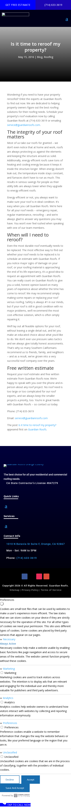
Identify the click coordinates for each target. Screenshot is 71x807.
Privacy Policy (30, 590)
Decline (10, 779)
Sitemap (14, 590)
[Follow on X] (32, 576)
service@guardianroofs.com (23, 125)
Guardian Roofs (37, 429)
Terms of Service (51, 590)
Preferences (10, 723)
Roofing (48, 57)
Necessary (9, 639)
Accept (30, 779)
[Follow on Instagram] (39, 576)
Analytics (8, 698)
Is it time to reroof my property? (37, 425)
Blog (39, 57)
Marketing (9, 668)
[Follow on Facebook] (24, 576)
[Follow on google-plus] (46, 576)
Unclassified (10, 752)
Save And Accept (15, 788)
